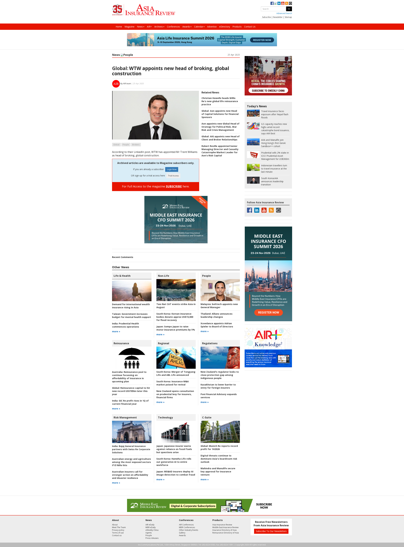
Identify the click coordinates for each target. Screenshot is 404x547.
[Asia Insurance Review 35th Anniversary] (143, 9)
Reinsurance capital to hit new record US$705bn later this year (131, 391)
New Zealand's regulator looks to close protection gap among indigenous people (220, 375)
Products (237, 26)
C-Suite (206, 417)
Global (116, 144)
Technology (165, 417)
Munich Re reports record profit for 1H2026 (219, 447)
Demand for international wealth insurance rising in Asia (131, 306)
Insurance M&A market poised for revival (172, 383)
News (140, 26)
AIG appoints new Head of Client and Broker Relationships (221, 138)
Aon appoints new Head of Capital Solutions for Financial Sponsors (220, 114)
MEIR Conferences (187, 527)
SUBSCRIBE (174, 186)
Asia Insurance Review (222, 524)
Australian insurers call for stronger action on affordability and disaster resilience (130, 474)
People (128, 55)
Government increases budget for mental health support (131, 315)
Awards (186, 26)
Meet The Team (119, 527)
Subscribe (266, 17)
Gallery (182, 532)
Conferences (173, 26)
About (115, 524)
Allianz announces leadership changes (216, 315)
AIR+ (149, 26)
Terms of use (118, 532)
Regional (163, 343)
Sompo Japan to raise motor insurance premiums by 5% (175, 328)
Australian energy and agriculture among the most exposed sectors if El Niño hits (131, 462)
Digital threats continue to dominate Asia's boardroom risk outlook (219, 458)
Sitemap (288, 17)
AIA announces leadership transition (272, 181)
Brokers (135, 144)
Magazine (129, 26)
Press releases (152, 538)
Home (119, 26)
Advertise (212, 26)
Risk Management (125, 417)
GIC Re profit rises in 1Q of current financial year (130, 402)
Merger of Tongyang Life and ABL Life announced (175, 373)
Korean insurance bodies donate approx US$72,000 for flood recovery (174, 317)
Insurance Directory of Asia (224, 530)
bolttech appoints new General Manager (219, 306)
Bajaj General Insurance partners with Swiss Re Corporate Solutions (131, 449)
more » (116, 331)
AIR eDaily (150, 524)
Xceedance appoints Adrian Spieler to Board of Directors (217, 325)
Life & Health (122, 276)
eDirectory (224, 26)
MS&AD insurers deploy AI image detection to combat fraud (175, 473)
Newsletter (278, 17)
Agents (149, 532)
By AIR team (125, 83)
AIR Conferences (186, 524)
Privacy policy (118, 530)
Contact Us (249, 26)
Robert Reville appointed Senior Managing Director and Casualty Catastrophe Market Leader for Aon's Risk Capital (220, 151)
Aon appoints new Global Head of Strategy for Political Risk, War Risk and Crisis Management (220, 126)
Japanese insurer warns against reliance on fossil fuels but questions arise (174, 449)
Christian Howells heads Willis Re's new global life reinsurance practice (220, 101)
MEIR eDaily (151, 527)
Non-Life (163, 276)
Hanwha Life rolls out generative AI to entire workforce (173, 462)
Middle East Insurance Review (225, 527)
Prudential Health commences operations (125, 325)
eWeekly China (152, 530)
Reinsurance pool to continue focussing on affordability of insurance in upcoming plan (129, 376)
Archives (158, 26)
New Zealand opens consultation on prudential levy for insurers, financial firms (175, 394)
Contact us (117, 535)
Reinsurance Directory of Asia (225, 532)
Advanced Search (284, 13)
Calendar (198, 26)
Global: (120, 68)
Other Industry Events (188, 530)
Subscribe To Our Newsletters (271, 531)
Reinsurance (121, 343)
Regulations (209, 343)
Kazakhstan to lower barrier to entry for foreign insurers (218, 386)
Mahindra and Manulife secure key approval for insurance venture (218, 471)
